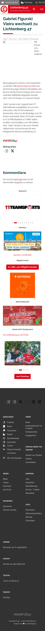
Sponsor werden (9, 510)
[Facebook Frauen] (14, 401)
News (28, 422)
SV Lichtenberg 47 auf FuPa (15, 335)
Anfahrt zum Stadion (34, 455)
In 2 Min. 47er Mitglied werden (22, 267)
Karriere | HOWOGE (23, 255)
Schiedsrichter (31, 432)
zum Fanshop (22, 376)
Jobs (27, 479)
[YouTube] (27, 401)
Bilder (5, 479)
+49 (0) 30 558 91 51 (11, 581)
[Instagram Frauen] (39, 401)
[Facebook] (8, 401)
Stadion (29, 459)
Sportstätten (31, 462)
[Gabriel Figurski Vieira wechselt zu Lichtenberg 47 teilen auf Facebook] (6, 150)
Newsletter (30, 493)
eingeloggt (17, 179)
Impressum (30, 510)
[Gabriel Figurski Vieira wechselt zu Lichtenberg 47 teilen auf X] (12, 150)
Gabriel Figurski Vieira (26, 86)
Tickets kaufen (11, 2)
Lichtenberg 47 (31, 621)
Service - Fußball (32, 490)
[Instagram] (33, 401)
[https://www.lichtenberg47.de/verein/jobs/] (22, 316)
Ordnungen (30, 520)
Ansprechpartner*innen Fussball (35, 427)
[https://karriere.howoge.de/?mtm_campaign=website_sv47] (22, 241)
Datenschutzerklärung (35, 513)
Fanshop (28, 2)
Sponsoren (7, 506)
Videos (6, 483)
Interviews (7, 486)
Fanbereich (30, 483)
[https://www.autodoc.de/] (22, 285)
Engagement (31, 435)
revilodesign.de (31, 624)
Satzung (29, 517)
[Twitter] (20, 401)
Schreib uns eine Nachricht (14, 564)
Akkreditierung (31, 486)
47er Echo (7, 490)
